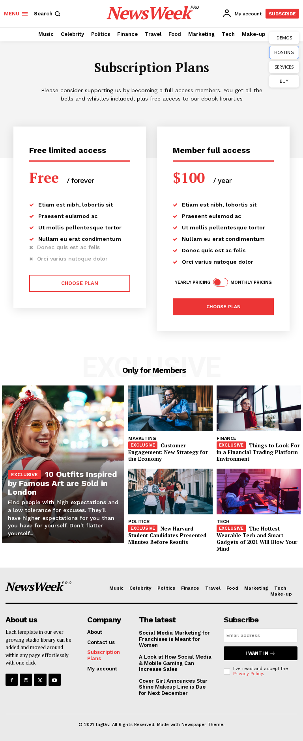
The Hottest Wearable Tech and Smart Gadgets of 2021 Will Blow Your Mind (257, 538)
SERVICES (284, 67)
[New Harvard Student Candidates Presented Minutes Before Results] (170, 491)
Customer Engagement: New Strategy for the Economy (168, 452)
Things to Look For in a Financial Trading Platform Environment (258, 452)
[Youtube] (55, 680)
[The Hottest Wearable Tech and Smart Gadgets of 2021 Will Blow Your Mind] (259, 491)
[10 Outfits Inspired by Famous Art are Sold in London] (63, 464)
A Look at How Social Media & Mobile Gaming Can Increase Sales (175, 663)
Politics (138, 521)
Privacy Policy (248, 673)
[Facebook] (12, 680)
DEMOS (284, 38)
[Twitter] (40, 680)
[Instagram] (26, 680)
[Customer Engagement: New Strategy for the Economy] (170, 408)
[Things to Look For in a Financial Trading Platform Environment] (259, 408)
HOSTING (284, 52)
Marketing (142, 438)
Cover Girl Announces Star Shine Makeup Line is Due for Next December (173, 687)
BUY (284, 81)
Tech (223, 521)
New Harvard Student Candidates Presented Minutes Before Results (167, 535)
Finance (226, 438)
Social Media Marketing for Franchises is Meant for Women (174, 639)
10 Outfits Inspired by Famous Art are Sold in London (62, 483)
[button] (48, 13)
